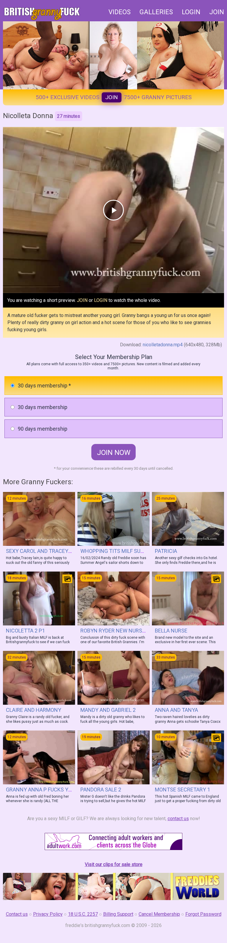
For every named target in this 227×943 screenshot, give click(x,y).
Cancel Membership (159, 914)
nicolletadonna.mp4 (163, 344)
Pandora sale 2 (100, 789)
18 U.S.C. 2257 (83, 914)
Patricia (166, 551)
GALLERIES (156, 12)
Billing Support (118, 914)
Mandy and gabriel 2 (108, 710)
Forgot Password (203, 914)
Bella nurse (171, 630)
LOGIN (191, 12)
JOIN (216, 12)
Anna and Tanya (176, 710)
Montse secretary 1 (182, 789)
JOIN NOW (113, 452)
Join (111, 97)
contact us (178, 818)
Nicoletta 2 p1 (25, 630)
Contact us (17, 914)
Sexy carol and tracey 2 (39, 551)
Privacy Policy (48, 914)
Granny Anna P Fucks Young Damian (54, 789)
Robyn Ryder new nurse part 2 (121, 630)
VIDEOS (119, 12)
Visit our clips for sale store (113, 864)
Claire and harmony (33, 710)
